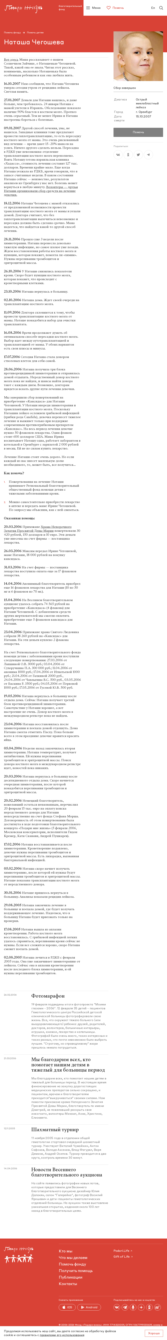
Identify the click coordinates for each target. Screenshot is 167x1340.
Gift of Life (122, 1256)
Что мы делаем (73, 1258)
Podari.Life (121, 1250)
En (153, 8)
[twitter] (138, 154)
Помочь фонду (12, 33)
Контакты (68, 1284)
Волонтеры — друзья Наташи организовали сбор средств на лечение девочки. (41, 191)
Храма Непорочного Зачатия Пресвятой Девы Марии (38, 529)
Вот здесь (11, 59)
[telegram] (148, 154)
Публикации (70, 1278)
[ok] (128, 154)
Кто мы (65, 1251)
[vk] (118, 154)
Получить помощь (76, 1271)
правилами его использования (62, 1335)
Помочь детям (35, 33)
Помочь (138, 132)
